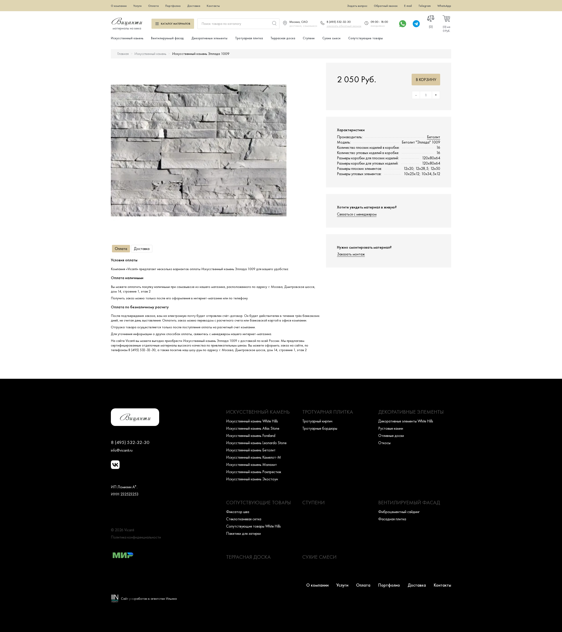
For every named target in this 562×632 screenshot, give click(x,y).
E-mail (408, 6)
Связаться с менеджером (356, 214)
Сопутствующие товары (365, 38)
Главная (123, 53)
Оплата (153, 6)
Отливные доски (391, 435)
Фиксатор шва (237, 511)
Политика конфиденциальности (136, 537)
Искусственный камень (127, 38)
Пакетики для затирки (243, 533)
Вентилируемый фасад (167, 38)
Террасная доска (282, 38)
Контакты (213, 6)
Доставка (193, 6)
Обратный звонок (386, 6)
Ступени (309, 38)
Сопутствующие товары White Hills (253, 526)
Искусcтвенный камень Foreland (250, 435)
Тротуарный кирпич (317, 421)
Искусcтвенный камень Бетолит (251, 449)
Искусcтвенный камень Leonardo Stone (256, 442)
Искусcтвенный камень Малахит (251, 464)
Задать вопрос (357, 6)
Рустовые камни (390, 428)
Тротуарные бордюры (319, 428)
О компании (119, 6)
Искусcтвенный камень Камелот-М (253, 457)
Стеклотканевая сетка (243, 518)
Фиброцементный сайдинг (399, 511)
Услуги (137, 6)
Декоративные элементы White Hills (405, 421)
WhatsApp (444, 6)
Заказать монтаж (351, 254)
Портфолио (173, 6)
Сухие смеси (331, 38)
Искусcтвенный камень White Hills (252, 421)
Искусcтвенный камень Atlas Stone (252, 428)
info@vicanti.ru (122, 450)
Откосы (384, 442)
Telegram (424, 6)
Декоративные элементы (209, 38)
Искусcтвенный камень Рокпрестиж (253, 471)
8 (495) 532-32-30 (339, 22)
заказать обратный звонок (344, 26)
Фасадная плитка (392, 518)
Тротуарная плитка (249, 38)
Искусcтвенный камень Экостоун (252, 478)
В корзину (426, 79)
